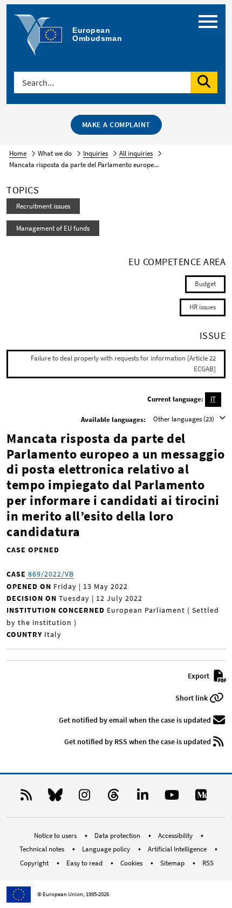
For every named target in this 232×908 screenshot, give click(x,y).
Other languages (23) (184, 419)
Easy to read (85, 863)
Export (199, 676)
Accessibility (176, 835)
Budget (205, 283)
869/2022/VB (50, 574)
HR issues (202, 306)
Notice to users (56, 835)
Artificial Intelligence (178, 849)
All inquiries (136, 153)
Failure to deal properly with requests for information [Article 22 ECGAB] (123, 364)
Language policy (107, 849)
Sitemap (173, 863)
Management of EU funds (53, 228)
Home (17, 153)
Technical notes (42, 849)
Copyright (35, 863)
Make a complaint (116, 124)
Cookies (132, 863)
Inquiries (95, 153)
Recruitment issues (43, 206)
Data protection (118, 835)
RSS (208, 863)
